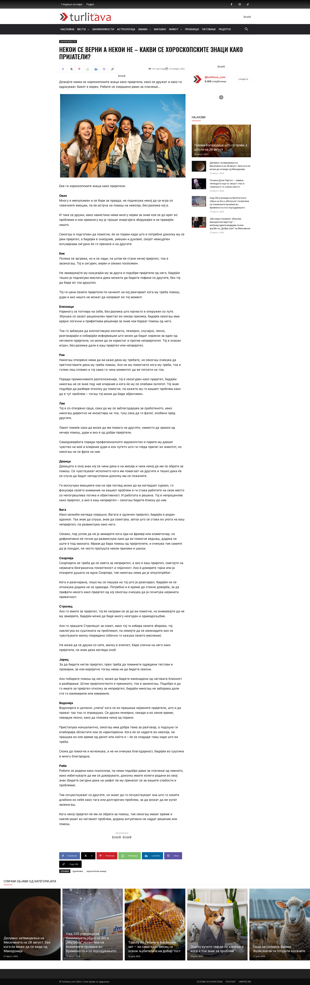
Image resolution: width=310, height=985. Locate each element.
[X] (71, 69)
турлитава (77, 871)
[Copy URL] (112, 69)
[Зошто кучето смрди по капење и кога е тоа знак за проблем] (217, 924)
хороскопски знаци (96, 871)
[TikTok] (248, 4)
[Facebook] (231, 4)
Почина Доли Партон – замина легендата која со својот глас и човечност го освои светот (227, 183)
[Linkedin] (95, 69)
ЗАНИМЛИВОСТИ (68, 41)
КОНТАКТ (231, 981)
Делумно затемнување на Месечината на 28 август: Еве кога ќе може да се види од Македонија (230, 166)
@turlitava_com (215, 77)
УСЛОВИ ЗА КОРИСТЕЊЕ (209, 981)
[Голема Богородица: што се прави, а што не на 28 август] (221, 141)
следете (243, 79)
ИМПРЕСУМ (245, 981)
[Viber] (104, 69)
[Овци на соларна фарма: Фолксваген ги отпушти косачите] (279, 924)
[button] (246, 29)
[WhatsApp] (87, 69)
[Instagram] (239, 4)
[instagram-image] (202, 97)
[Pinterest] (79, 69)
